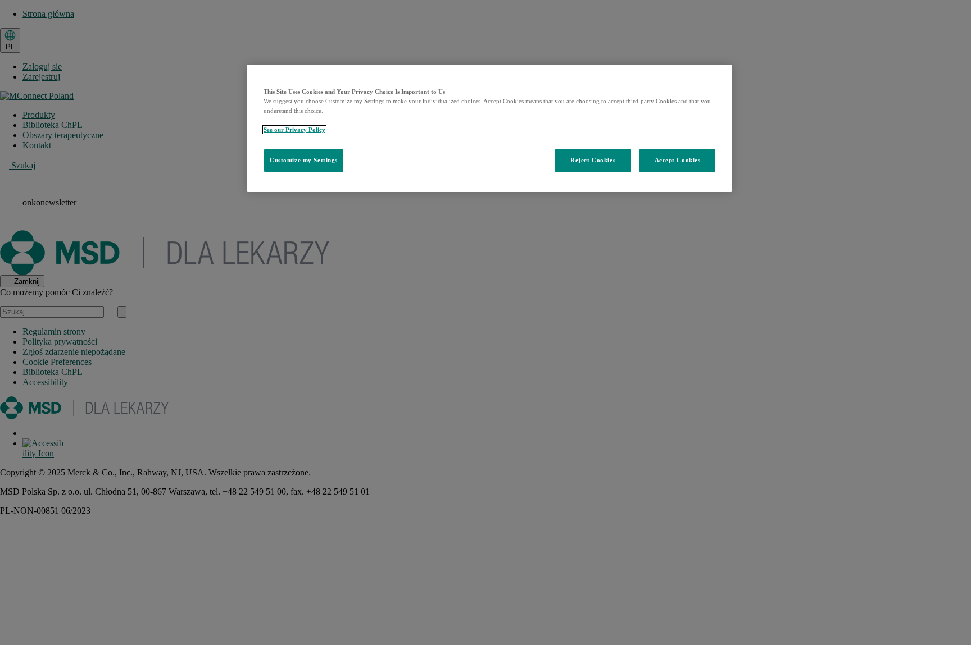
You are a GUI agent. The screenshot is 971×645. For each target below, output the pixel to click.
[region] (489, 128)
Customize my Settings (304, 160)
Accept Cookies (678, 160)
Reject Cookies (592, 160)
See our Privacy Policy (294, 129)
